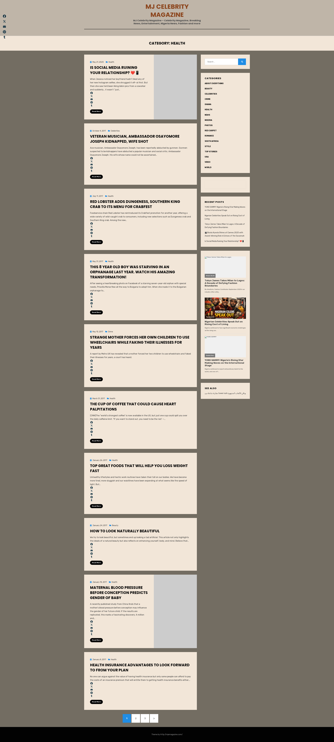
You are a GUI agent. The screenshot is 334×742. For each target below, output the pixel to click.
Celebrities (115, 131)
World (208, 167)
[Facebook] (119, 93)
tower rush (222, 393)
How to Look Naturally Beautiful (125, 531)
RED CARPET (211, 131)
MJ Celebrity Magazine (167, 10)
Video (207, 162)
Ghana (208, 104)
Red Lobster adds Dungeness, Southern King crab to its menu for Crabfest (135, 204)
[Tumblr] (119, 105)
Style (208, 146)
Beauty (115, 525)
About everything (214, 83)
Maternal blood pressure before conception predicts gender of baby (119, 592)
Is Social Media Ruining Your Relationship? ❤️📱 (115, 70)
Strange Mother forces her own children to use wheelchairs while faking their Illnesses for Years (139, 342)
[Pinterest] (119, 102)
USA (207, 157)
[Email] (119, 99)
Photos (209, 125)
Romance (209, 136)
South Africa (212, 141)
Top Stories (211, 152)
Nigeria (208, 120)
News (207, 115)
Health (111, 62)
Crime (110, 332)
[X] (119, 96)
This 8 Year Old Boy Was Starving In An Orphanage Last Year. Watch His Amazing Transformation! (132, 272)
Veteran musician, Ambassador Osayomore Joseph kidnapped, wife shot (134, 139)
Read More (96, 111)
